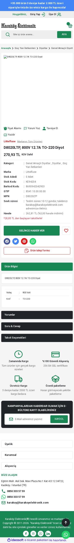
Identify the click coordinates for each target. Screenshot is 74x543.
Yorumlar (10, 314)
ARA (64, 34)
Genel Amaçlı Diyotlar (38, 163)
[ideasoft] (15, 540)
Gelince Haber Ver (31, 230)
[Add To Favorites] (66, 231)
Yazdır (11, 134)
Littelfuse (31, 171)
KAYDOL (59, 419)
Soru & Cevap (12, 326)
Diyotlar (56, 163)
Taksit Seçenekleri (15, 337)
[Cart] (70, 25)
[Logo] (18, 26)
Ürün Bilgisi (11, 266)
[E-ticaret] (36, 540)
